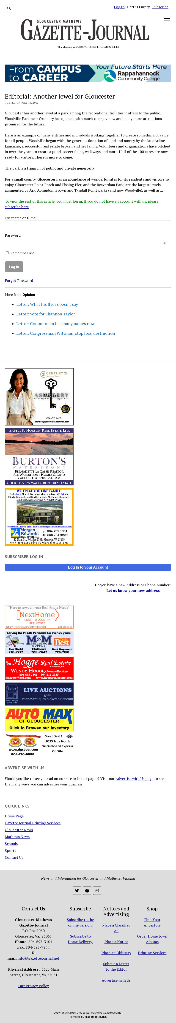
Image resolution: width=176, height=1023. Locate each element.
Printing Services (152, 952)
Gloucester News (19, 829)
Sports (10, 850)
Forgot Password (19, 280)
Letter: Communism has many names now (55, 323)
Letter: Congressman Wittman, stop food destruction (65, 333)
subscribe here (17, 206)
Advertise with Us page (134, 778)
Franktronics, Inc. (96, 1016)
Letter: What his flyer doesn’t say (47, 304)
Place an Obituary (116, 952)
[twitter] (77, 891)
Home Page (14, 816)
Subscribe (160, 6)
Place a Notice (116, 941)
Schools (11, 843)
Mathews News (17, 836)
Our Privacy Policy (33, 985)
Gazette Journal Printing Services (32, 822)
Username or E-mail (21, 217)
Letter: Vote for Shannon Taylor (45, 314)
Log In (119, 6)
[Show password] (164, 243)
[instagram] (97, 891)
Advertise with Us (116, 980)
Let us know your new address (133, 590)
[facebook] (87, 891)
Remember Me (21, 252)
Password (13, 235)
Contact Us (14, 857)
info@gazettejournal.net (38, 958)
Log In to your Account (88, 567)
